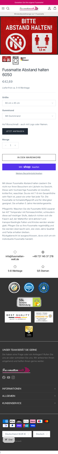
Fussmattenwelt (15, 441)
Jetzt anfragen (15, 131)
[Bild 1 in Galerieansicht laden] (29, 35)
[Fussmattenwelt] (29, 8)
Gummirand (8, 110)
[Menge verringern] (4, 145)
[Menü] (3, 8)
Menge (5, 139)
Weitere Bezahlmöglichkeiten (29, 173)
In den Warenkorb (29, 157)
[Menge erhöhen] (16, 145)
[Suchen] (9, 8)
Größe (5, 97)
